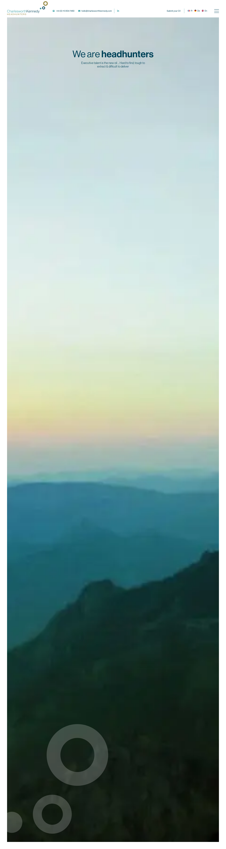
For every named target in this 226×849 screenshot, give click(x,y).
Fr (192, 11)
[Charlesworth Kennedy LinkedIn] (118, 11)
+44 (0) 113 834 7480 (65, 11)
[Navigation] (216, 11)
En (206, 11)
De (198, 11)
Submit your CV (174, 11)
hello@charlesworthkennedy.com (96, 11)
